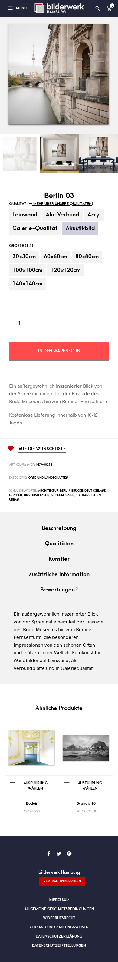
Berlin (65, 491)
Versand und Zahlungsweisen (59, 927)
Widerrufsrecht (59, 918)
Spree (69, 495)
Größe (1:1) (21, 246)
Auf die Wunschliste (42, 449)
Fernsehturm (20, 495)
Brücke (77, 491)
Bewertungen (59, 589)
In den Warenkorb (59, 351)
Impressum (59, 900)
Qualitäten (59, 544)
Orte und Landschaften (48, 478)
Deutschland (95, 491)
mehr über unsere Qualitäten (62, 204)
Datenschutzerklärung (59, 936)
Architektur (48, 491)
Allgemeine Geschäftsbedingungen (59, 909)
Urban (14, 500)
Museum (57, 495)
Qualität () (51, 204)
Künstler (59, 559)
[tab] (59, 529)
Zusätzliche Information (59, 574)
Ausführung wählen (36, 785)
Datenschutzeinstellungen (59, 945)
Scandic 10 (86, 803)
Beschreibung (59, 528)
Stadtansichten (88, 495)
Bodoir (32, 803)
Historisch (40, 495)
